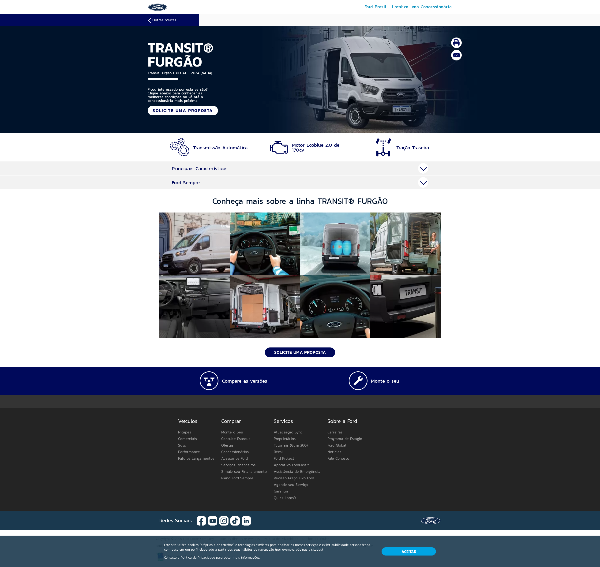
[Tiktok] (235, 520)
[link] (157, 7)
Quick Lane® (285, 497)
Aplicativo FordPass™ (291, 465)
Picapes (184, 432)
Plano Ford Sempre (237, 478)
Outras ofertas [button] (164, 20)
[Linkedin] (246, 520)
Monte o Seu (232, 432)
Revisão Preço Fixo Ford (294, 478)
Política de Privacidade (198, 557)
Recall (279, 452)
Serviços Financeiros (238, 465)
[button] (194, 244)
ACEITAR (408, 551)
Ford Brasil (375, 7)
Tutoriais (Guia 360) (291, 445)
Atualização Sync (288, 432)
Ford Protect (284, 458)
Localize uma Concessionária (422, 7)
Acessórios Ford (234, 458)
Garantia (281, 491)
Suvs (182, 445)
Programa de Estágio (344, 438)
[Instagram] (224, 520)
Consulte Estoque (236, 438)
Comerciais (187, 438)
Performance (189, 452)
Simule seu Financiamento (244, 471)
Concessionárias (235, 452)
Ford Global (336, 445)
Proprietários (285, 438)
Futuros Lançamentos (196, 458)
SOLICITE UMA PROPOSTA (183, 110)
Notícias (334, 452)
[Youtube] (212, 520)
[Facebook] (201, 520)
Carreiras (334, 432)
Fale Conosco (338, 458)
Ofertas (227, 445)
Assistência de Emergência (297, 471)
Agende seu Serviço (291, 484)
